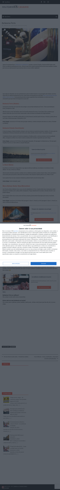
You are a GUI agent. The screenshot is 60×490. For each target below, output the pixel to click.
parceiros (16, 231)
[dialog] (30, 245)
